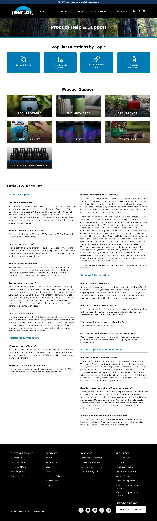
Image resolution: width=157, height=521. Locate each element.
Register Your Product (127, 471)
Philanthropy (52, 462)
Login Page (139, 287)
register (110, 201)
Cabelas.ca (36, 217)
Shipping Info (17, 471)
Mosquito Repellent (125, 481)
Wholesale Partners (90, 462)
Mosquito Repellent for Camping (127, 494)
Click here (85, 326)
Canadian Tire (23, 217)
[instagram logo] (108, 510)
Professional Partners (91, 458)
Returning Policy (19, 467)
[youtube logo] (87, 510)
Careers (49, 471)
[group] (78, 2)
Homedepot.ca (50, 217)
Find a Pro (121, 462)
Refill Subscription (125, 467)
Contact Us (16, 458)
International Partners (91, 467)
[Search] (138, 10)
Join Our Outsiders (131, 509)
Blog (48, 467)
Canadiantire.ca (24, 355)
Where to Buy (123, 458)
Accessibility (52, 481)
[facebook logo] (81, 510)
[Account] (133, 10)
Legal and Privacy (54, 476)
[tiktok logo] (101, 510)
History (49, 485)
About (49, 458)
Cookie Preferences (20, 476)
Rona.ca (66, 217)
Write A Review (123, 476)
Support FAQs (18, 462)
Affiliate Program (89, 471)
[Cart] (143, 10)
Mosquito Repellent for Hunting (127, 486)
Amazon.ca (38, 355)
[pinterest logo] (94, 510)
